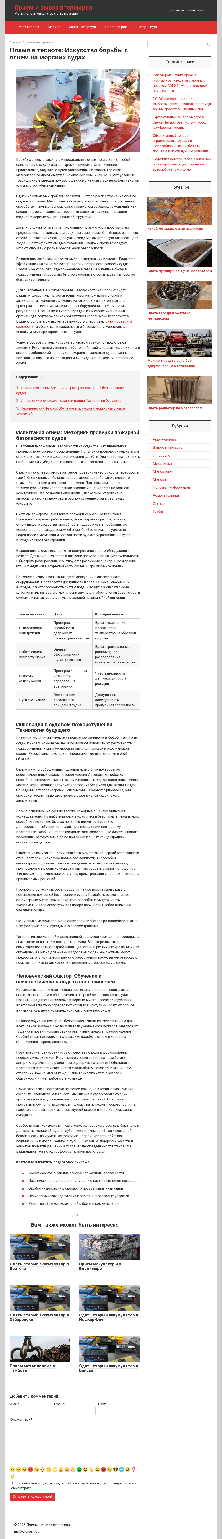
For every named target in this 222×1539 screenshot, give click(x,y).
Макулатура (162, 463)
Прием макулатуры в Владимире (100, 1266)
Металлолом (28, 27)
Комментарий (21, 1419)
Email (59, 1404)
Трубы (158, 511)
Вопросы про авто (167, 447)
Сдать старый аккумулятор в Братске (39, 1266)
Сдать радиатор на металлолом (174, 408)
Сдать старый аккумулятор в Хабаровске (39, 1317)
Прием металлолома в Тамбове (32, 1368)
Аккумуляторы (165, 439)
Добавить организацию (187, 10)
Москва (54, 27)
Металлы (160, 479)
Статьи (158, 503)
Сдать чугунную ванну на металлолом (179, 271)
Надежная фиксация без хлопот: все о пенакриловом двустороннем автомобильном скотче (182, 164)
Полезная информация (171, 487)
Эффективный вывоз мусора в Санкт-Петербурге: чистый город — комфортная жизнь (181, 122)
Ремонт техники (166, 495)
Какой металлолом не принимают (176, 229)
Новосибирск (116, 27)
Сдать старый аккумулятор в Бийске (108, 1368)
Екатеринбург (146, 27)
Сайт (102, 1404)
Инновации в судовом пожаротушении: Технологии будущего (71, 400)
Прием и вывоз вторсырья (53, 7)
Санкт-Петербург (82, 27)
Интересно (161, 455)
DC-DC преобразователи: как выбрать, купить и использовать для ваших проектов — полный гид (182, 104)
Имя (14, 1404)
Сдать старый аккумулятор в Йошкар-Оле (108, 1317)
